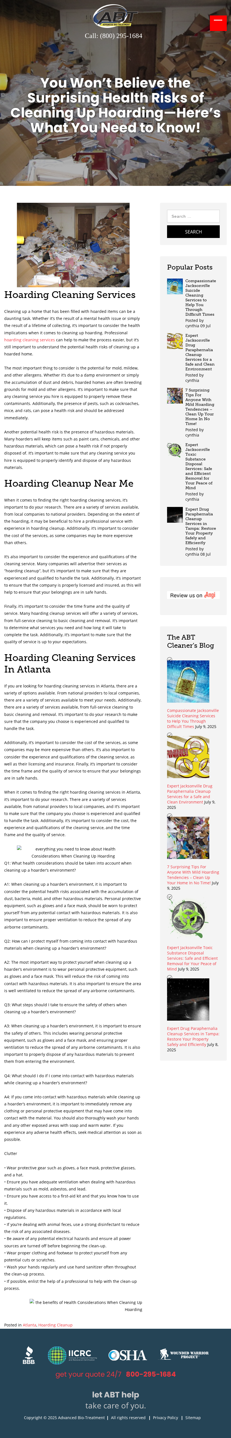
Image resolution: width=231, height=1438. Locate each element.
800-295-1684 (151, 1374)
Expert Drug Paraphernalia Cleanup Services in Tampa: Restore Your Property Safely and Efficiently (200, 526)
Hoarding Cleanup (55, 1325)
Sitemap (193, 1417)
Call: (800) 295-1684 (113, 35)
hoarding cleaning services (29, 339)
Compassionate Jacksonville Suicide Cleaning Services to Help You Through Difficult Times (200, 298)
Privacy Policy (165, 1417)
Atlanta (29, 1325)
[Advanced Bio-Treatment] (115, 26)
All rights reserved (128, 1417)
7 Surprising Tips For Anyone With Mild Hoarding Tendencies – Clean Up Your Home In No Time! (199, 407)
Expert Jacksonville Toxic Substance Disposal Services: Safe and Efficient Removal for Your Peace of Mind (198, 466)
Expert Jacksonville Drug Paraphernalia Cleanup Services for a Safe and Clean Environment (200, 352)
